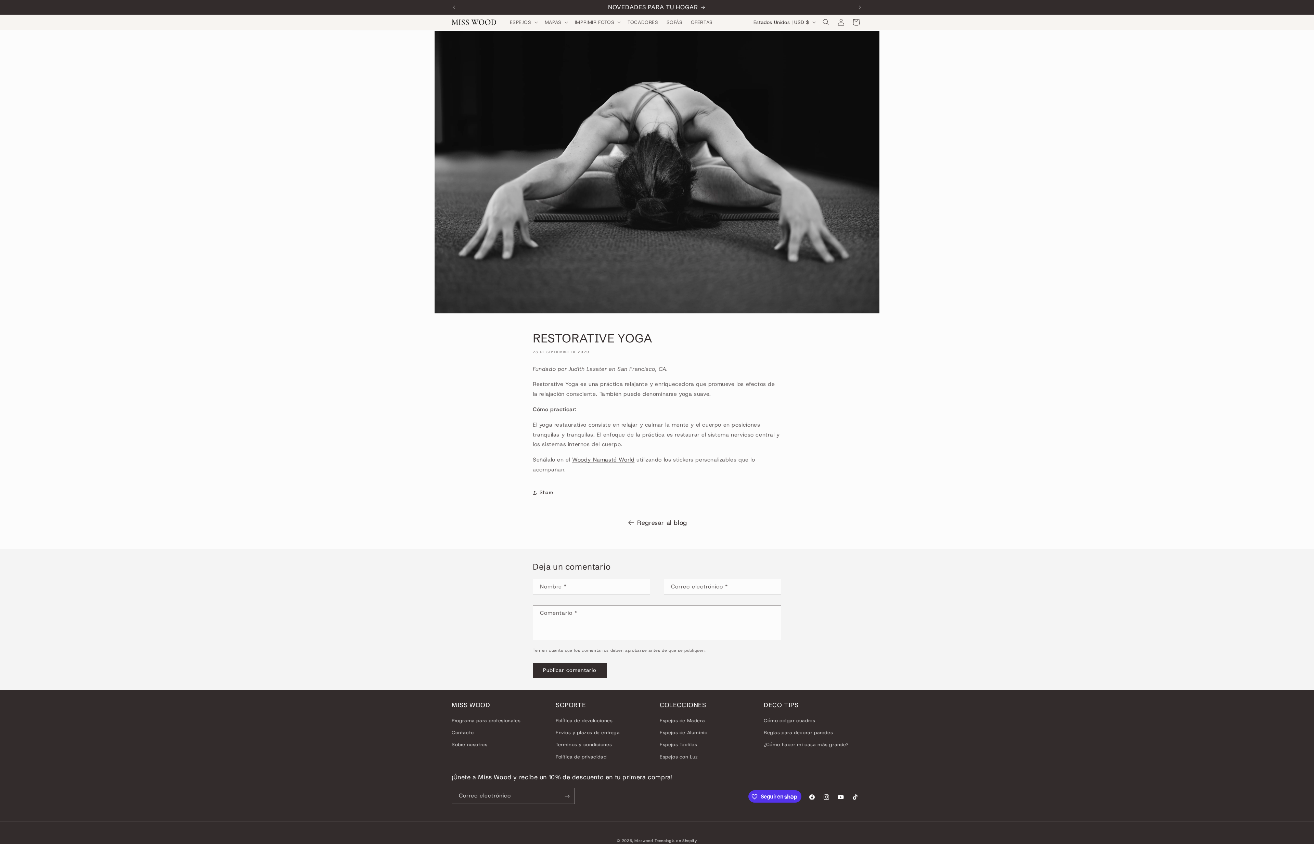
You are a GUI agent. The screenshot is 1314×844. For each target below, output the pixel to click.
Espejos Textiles (678, 745)
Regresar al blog (662, 523)
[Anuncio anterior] (454, 7)
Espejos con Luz (679, 757)
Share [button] (546, 493)
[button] (523, 22)
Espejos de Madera (682, 720)
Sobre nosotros (469, 745)
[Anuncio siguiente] (859, 7)
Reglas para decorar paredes (798, 733)
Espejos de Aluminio (683, 733)
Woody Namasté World (603, 460)
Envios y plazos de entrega (588, 733)
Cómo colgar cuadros (789, 720)
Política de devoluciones (584, 720)
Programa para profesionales (486, 720)
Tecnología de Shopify (676, 840)
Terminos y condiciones (584, 745)
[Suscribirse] (567, 796)
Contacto (463, 733)
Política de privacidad (581, 757)
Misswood (643, 840)
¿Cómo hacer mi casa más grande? (806, 745)
